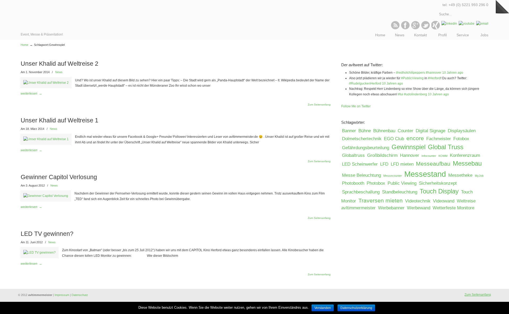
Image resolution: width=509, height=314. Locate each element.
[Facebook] (405, 28)
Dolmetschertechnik (361, 138)
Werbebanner (391, 207)
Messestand (425, 174)
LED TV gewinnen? (47, 233)
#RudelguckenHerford (365, 83)
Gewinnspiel (408, 147)
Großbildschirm (382, 155)
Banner (349, 130)
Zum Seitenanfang (319, 104)
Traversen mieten (380, 200)
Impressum (62, 295)
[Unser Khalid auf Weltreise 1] (46, 139)
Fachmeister (438, 138)
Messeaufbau (433, 164)
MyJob (479, 175)
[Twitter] (425, 28)
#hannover (433, 72)
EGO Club (394, 138)
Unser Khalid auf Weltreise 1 (59, 120)
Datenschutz (80, 295)
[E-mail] (482, 23)
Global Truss (445, 147)
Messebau (467, 163)
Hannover (409, 155)
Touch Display (439, 191)
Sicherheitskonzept (438, 183)
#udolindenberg (415, 94)
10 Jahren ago (452, 72)
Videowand (443, 201)
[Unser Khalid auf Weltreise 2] (46, 83)
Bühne (364, 130)
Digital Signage (430, 130)
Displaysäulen (462, 130)
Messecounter (392, 175)
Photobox (376, 183)
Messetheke (460, 175)
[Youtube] (467, 23)
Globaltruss (353, 155)
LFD (384, 164)
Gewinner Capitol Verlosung (59, 177)
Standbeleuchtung (399, 191)
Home (24, 44)
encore (415, 138)
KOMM (442, 155)
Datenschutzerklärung (356, 308)
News (59, 72)
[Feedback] (4, 86)
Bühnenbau (384, 130)
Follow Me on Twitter (356, 106)
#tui (400, 94)
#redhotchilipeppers (410, 72)
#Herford (434, 78)
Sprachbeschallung (361, 191)
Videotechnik (418, 201)
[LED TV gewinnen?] (39, 252)
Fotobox (461, 138)
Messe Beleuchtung (361, 175)
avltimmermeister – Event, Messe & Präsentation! (44, 16)
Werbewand (418, 207)
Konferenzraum (465, 155)
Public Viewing (402, 183)
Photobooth (353, 183)
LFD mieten (402, 164)
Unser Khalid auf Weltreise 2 (59, 63)
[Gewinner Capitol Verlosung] (45, 196)
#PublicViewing (412, 78)
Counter (405, 130)
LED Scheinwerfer (360, 164)
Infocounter (429, 155)
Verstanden (322, 308)
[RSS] (395, 28)
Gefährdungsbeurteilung (365, 147)
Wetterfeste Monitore (453, 207)
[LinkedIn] (449, 23)
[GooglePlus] (415, 28)
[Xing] (435, 28)
